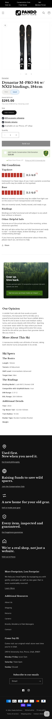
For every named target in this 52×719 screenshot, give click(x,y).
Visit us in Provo (8, 557)
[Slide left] (20, 74)
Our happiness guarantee (12, 532)
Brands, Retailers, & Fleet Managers (19, 624)
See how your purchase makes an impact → (24, 293)
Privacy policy (41, 710)
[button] (3, 12)
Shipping (8, 608)
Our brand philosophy (11, 462)
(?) (37, 174)
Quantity (5, 130)
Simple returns (11, 122)
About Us (8, 602)
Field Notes (23, 5)
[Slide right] (31, 74)
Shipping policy (26, 714)
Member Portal (40, 5)
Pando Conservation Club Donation (23, 152)
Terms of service (13, 714)
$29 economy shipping (14, 118)
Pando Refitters (17, 710)
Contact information (40, 714)
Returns (8, 613)
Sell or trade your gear (11, 508)
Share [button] (7, 245)
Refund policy (29, 710)
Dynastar (5, 78)
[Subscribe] (39, 681)
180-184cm (10, 113)
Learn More (10, 588)
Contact (8, 629)
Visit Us (8, 5)
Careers (8, 619)
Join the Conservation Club (13, 487)
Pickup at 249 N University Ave (35, 160)
